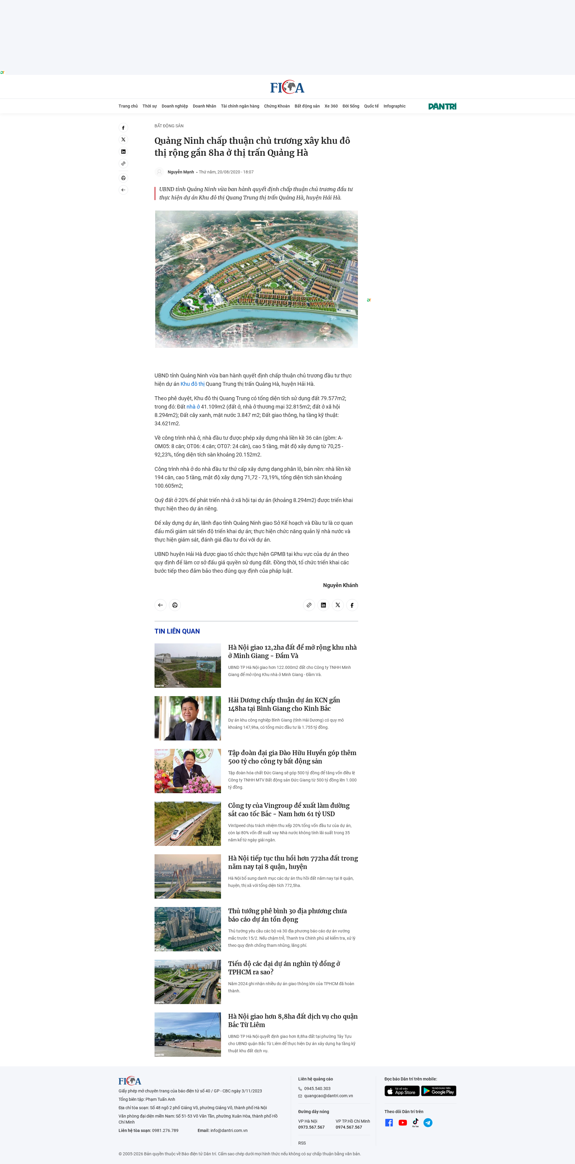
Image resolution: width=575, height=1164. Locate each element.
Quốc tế (371, 106)
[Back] (123, 190)
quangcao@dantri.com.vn (328, 1095)
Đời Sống (351, 106)
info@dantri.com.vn (229, 1130)
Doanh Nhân (204, 106)
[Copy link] (123, 163)
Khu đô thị (193, 384)
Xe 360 (331, 106)
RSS (302, 1143)
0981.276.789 (165, 1130)
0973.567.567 (311, 1127)
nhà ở (193, 406)
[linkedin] (123, 151)
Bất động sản (307, 106)
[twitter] (123, 139)
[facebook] (123, 127)
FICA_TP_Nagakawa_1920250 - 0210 (288, 3)
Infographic (394, 106)
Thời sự (150, 106)
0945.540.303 (317, 1088)
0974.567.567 (349, 1127)
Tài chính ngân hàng (240, 106)
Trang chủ (128, 106)
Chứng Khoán (277, 106)
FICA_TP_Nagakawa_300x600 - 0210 (411, 126)
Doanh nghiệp (175, 106)
